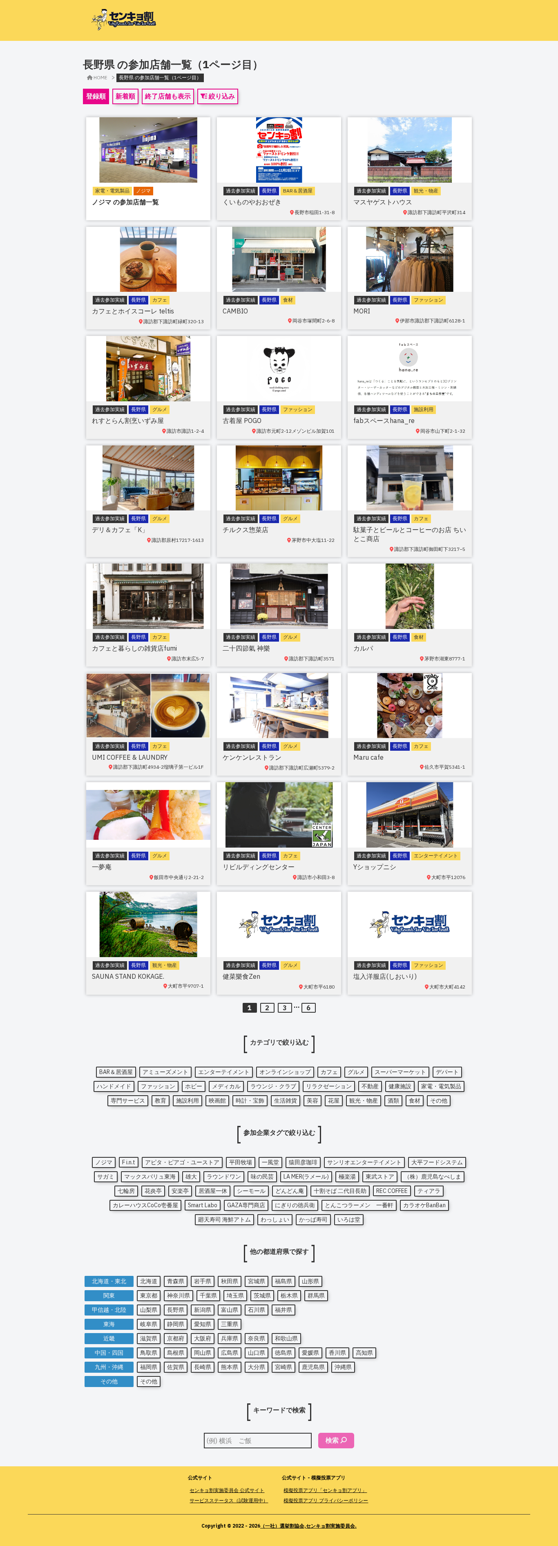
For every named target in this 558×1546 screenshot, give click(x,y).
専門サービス (128, 1100)
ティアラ (428, 1191)
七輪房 (126, 1191)
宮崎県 (283, 1367)
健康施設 (399, 1086)
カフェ (329, 1072)
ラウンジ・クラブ (273, 1086)
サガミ (105, 1176)
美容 (312, 1100)
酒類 (393, 1100)
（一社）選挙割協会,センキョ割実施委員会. (308, 1526)
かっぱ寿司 (313, 1219)
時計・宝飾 (250, 1100)
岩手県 (202, 1281)
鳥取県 (148, 1352)
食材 (414, 1100)
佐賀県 (175, 1367)
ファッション (158, 1086)
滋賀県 (148, 1338)
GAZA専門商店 (246, 1205)
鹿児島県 (313, 1367)
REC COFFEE (392, 1191)
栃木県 (289, 1295)
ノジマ (103, 1162)
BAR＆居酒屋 (116, 1072)
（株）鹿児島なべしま (432, 1176)
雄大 (191, 1176)
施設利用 (187, 1100)
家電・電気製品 (441, 1086)
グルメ (356, 1072)
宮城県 (256, 1281)
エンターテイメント (224, 1072)
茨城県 (262, 1295)
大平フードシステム (437, 1162)
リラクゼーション (329, 1086)
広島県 (229, 1352)
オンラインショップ (285, 1072)
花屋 (333, 1100)
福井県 (283, 1309)
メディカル (226, 1086)
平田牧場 (240, 1162)
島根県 (175, 1352)
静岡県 (175, 1324)
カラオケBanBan (424, 1205)
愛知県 (202, 1324)
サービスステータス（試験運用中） (229, 1500)
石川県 (256, 1309)
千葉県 (208, 1295)
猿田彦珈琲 (303, 1162)
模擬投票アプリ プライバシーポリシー (325, 1500)
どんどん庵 (289, 1191)
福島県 (283, 1281)
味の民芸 (262, 1176)
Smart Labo (202, 1205)
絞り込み (221, 96)
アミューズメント (165, 1072)
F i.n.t (128, 1162)
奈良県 (256, 1338)
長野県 (175, 1309)
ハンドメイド (114, 1086)
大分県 (256, 1367)
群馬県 (316, 1295)
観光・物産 (363, 1100)
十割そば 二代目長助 (340, 1191)
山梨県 (148, 1309)
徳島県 (283, 1352)
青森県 (175, 1281)
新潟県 (202, 1309)
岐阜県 (148, 1324)
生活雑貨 (285, 1100)
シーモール (251, 1191)
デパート (447, 1072)
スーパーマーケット (400, 1072)
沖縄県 (343, 1367)
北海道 (148, 1281)
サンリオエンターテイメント (364, 1162)
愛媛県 (310, 1352)
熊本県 (229, 1367)
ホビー (193, 1086)
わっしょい (275, 1219)
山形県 (310, 1281)
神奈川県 (178, 1295)
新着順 (125, 96)
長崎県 (202, 1367)
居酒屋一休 (213, 1191)
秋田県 (229, 1281)
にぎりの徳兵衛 (295, 1205)
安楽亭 (180, 1191)
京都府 (175, 1338)
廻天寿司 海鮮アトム (224, 1219)
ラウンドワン (224, 1176)
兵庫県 (229, 1338)
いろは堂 (348, 1219)
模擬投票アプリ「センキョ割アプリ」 (325, 1490)
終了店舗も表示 (168, 96)
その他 (438, 1100)
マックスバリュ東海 (150, 1176)
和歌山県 (286, 1338)
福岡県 (148, 1367)
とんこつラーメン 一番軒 (359, 1205)
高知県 (364, 1352)
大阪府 (202, 1338)
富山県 (229, 1309)
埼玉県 (235, 1295)
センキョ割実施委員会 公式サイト (227, 1490)
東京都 (148, 1295)
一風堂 (270, 1162)
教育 (160, 1100)
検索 (332, 1440)
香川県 (337, 1352)
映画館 (217, 1100)
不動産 (370, 1086)
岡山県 (202, 1352)
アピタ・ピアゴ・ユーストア (182, 1162)
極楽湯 (347, 1176)
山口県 (256, 1352)
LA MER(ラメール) (306, 1176)
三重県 (229, 1324)
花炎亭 (153, 1191)
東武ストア (380, 1176)
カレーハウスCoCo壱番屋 (145, 1205)
